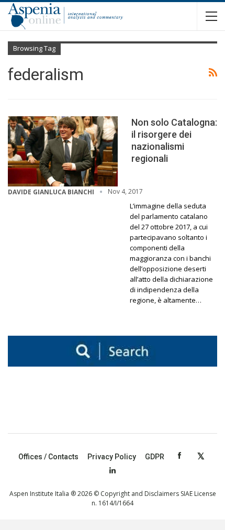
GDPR (154, 456)
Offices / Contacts (48, 456)
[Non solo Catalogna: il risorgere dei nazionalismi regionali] (63, 151)
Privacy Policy (111, 456)
